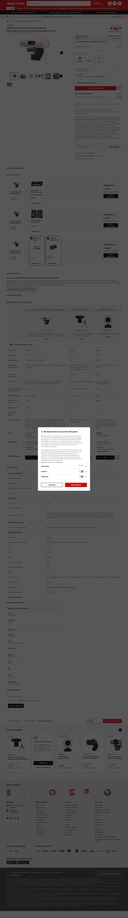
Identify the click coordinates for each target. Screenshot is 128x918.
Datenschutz (44, 462)
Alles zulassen (76, 485)
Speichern (52, 485)
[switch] (81, 471)
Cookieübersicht (59, 462)
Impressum (50, 462)
